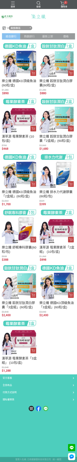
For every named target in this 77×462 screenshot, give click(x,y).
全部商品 (7, 385)
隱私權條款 (8, 399)
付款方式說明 (10, 392)
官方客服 (7, 378)
